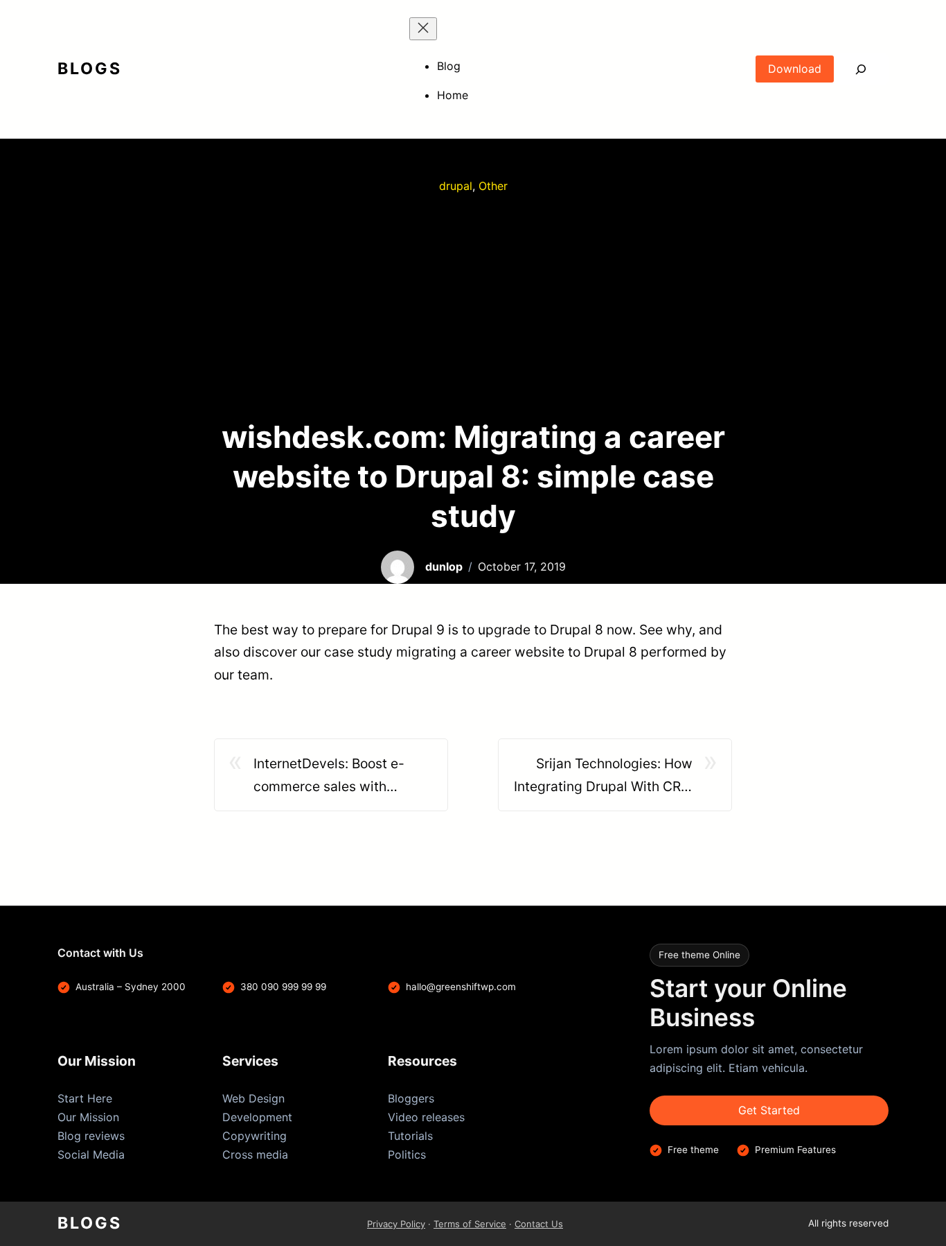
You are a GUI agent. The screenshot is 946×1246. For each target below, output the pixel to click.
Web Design (253, 1098)
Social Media (91, 1154)
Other (493, 186)
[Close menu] (423, 28)
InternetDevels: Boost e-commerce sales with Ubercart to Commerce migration (328, 776)
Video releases (426, 1117)
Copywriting (254, 1136)
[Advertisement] (473, 306)
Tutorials (410, 1136)
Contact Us (539, 1223)
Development (257, 1117)
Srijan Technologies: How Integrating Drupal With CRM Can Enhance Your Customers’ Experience (603, 776)
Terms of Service (470, 1223)
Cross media (255, 1154)
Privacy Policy (396, 1223)
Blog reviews (91, 1136)
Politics (407, 1154)
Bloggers (411, 1098)
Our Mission (88, 1117)
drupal (455, 186)
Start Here (84, 1098)
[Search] (861, 69)
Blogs (89, 68)
